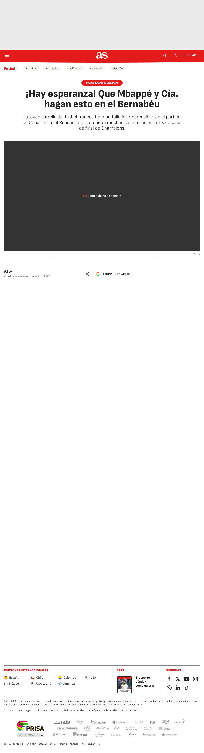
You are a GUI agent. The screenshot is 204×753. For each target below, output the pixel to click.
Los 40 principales (79, 721)
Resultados (52, 68)
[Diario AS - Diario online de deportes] (102, 55)
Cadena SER (139, 721)
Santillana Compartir (120, 721)
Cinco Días (103, 728)
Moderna (80, 734)
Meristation (169, 734)
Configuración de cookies (103, 710)
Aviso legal (25, 710)
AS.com (152, 721)
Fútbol (9, 68)
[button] (88, 274)
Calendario (96, 68)
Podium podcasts (99, 734)
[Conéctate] (174, 55)
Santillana (98, 721)
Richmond (59, 734)
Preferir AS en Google (115, 274)
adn (165, 721)
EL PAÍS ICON (116, 734)
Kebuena (164, 728)
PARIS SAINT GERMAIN (102, 83)
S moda (132, 734)
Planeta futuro (148, 728)
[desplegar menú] (7, 55)
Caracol (179, 721)
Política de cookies (74, 710)
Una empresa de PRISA (30, 726)
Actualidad (31, 68)
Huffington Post (67, 728)
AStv (8, 271)
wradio (87, 728)
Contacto (9, 710)
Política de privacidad (47, 710)
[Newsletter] (163, 55)
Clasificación (74, 68)
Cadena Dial (117, 728)
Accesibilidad (129, 710)
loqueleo (150, 734)
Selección (117, 68)
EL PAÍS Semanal (132, 728)
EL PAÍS (62, 721)
